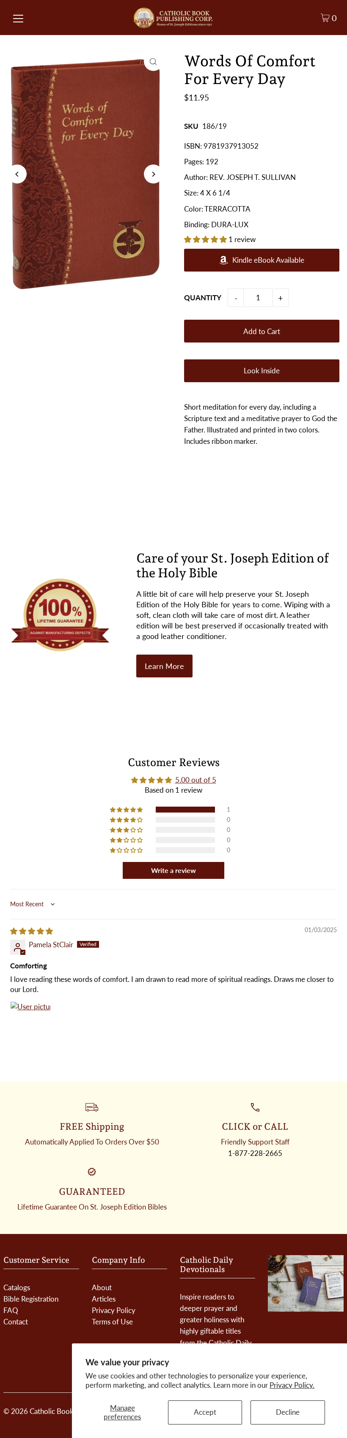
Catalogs (16, 1287)
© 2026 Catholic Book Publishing (55, 1411)
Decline (288, 1412)
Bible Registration (30, 1298)
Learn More (164, 666)
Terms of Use (112, 1321)
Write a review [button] (173, 870)
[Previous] (17, 174)
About (102, 1287)
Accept (205, 1412)
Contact (15, 1321)
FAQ (10, 1310)
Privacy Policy (113, 1310)
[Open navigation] (18, 17)
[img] (31, 931)
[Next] (153, 174)
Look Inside (262, 370)
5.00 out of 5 (195, 779)
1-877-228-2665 (255, 1153)
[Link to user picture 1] (30, 1021)
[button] (206, 239)
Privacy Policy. (292, 1385)
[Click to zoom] (153, 61)
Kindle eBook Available (268, 260)
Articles (104, 1298)
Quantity (202, 297)
